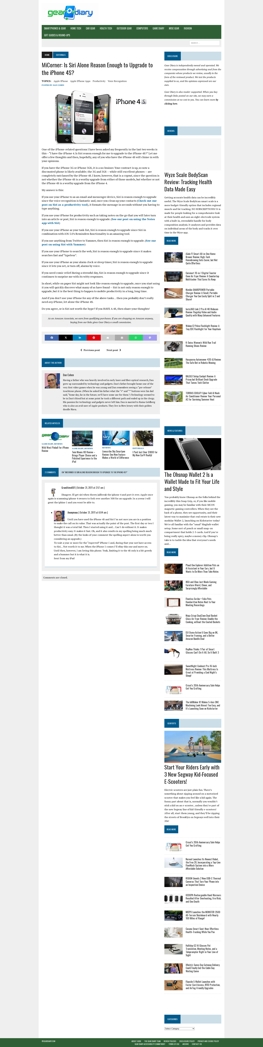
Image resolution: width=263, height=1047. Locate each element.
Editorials (138, 448)
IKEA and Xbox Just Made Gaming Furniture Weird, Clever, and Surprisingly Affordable (201, 585)
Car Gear (90, 28)
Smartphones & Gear (55, 28)
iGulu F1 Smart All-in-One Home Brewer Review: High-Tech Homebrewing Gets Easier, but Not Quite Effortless (201, 258)
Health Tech (106, 28)
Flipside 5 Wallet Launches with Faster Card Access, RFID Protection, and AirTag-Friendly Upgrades (203, 985)
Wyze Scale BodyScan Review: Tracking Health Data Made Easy (188, 181)
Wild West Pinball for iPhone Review (55, 449)
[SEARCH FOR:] (204, 42)
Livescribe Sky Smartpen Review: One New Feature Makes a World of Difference (115, 455)
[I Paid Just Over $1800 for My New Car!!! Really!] (143, 444)
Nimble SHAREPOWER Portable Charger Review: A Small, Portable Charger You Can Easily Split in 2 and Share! (203, 294)
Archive (185, 1044)
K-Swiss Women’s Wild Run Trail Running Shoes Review (201, 344)
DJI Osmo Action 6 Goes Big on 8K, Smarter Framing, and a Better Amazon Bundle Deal (202, 636)
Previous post (92, 350)
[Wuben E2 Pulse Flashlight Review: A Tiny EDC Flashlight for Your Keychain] (173, 332)
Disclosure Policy (187, 1041)
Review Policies (170, 1041)
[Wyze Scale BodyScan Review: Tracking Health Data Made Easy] (192, 168)
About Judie (136, 1041)
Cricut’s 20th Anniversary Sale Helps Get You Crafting (203, 687)
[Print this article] (122, 338)
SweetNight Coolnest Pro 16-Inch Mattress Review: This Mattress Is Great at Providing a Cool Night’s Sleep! (202, 670)
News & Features (174, 430)
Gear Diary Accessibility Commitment (150, 1044)
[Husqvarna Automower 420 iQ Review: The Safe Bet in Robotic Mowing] (173, 366)
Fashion (188, 28)
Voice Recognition (117, 81)
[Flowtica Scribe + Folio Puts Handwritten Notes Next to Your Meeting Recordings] (173, 605)
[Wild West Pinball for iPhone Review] (55, 439)
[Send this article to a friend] (108, 338)
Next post (112, 350)
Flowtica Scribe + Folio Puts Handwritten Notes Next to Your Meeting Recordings (201, 602)
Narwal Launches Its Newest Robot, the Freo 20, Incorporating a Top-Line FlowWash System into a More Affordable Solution (203, 863)
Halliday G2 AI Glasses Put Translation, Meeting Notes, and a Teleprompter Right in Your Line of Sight (202, 950)
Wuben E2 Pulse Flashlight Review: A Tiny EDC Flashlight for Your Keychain (203, 327)
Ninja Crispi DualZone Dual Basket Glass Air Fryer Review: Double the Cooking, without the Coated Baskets (203, 619)
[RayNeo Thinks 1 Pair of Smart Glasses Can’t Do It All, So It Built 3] (173, 656)
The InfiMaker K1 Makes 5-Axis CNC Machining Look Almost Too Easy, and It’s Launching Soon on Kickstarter (203, 705)
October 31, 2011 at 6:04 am (93, 512)
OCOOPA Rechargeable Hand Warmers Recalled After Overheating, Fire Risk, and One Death (203, 898)
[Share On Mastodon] (150, 338)
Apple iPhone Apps (80, 81)
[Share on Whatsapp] (136, 338)
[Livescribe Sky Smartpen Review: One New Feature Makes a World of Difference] (116, 443)
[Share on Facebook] (52, 338)
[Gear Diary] (70, 12)
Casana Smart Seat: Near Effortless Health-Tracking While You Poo (202, 930)
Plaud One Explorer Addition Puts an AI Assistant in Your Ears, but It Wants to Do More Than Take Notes (202, 568)
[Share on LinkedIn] (80, 338)
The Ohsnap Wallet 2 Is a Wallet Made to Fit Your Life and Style (191, 481)
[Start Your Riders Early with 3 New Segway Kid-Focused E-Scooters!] (192, 760)
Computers (142, 28)
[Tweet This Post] (66, 338)
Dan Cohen (58, 85)
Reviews (58, 444)
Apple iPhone (61, 81)
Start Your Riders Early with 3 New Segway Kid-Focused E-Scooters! (191, 774)
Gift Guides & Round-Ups (57, 35)
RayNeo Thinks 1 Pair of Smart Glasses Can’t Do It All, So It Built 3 (202, 650)
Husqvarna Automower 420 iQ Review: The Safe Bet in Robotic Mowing (203, 361)
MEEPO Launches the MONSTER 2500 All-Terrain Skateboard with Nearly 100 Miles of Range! (203, 915)
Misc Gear (174, 28)
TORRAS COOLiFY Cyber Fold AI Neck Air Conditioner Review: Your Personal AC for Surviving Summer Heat (203, 396)
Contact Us (197, 1044)
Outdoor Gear (124, 28)
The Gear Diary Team (152, 1041)
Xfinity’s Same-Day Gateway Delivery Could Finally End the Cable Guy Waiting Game (203, 968)
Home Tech (75, 28)
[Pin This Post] (94, 338)
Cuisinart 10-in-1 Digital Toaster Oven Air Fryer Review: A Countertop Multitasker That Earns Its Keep (202, 276)
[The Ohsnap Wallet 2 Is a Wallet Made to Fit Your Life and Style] (192, 468)
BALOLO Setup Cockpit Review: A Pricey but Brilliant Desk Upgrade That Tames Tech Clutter (201, 379)
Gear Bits (171, 723)
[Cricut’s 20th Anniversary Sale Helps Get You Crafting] (173, 692)
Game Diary (158, 28)
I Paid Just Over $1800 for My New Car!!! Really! (145, 453)
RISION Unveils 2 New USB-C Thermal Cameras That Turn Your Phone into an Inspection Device (203, 882)
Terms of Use (173, 1044)
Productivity (99, 81)
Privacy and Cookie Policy (208, 1041)
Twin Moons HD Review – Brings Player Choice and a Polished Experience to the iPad (84, 456)
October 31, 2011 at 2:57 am (90, 487)
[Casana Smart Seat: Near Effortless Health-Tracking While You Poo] (173, 935)
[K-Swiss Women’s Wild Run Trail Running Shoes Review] (173, 349)
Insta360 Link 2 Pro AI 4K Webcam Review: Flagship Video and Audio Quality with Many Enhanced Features (203, 312)
